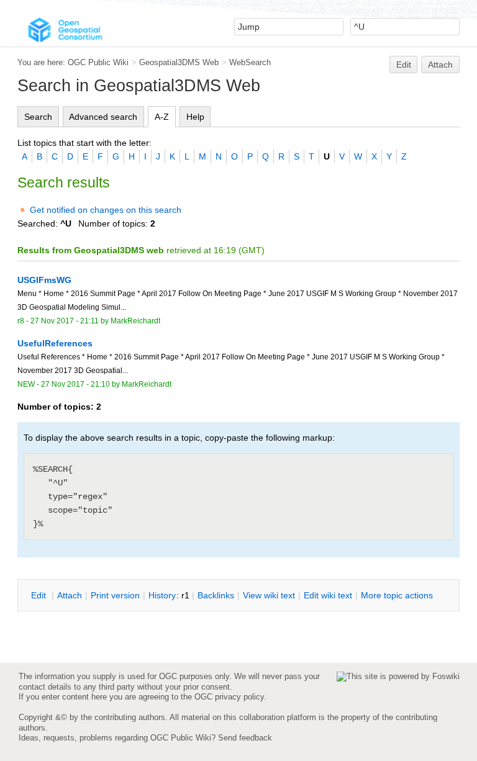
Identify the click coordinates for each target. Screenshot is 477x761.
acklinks (216, 595)
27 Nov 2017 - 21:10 (75, 384)
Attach (440, 65)
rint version (115, 595)
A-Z (162, 117)
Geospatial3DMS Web (179, 62)
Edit (403, 65)
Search (38, 117)
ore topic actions (397, 595)
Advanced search (103, 117)
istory (162, 595)
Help (195, 117)
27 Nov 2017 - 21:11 (64, 321)
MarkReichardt (135, 321)
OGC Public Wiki (98, 62)
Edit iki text (328, 595)
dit (39, 595)
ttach (69, 595)
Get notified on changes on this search (105, 210)
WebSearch (250, 62)
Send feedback (245, 737)
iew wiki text (269, 595)
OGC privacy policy (229, 696)
